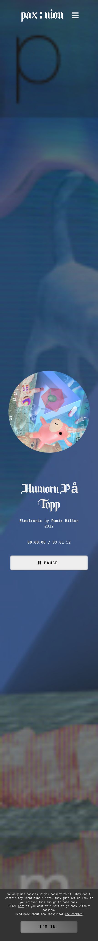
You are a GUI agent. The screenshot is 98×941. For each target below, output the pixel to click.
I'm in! (49, 926)
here (21, 906)
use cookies (74, 914)
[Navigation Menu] (75, 15)
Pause (51, 563)
